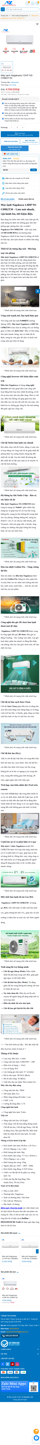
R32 (16, 1068)
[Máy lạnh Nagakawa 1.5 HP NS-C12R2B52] (30, 1245)
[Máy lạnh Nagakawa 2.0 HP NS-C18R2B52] (10, 1245)
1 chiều (23, 1058)
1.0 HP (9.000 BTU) (9, 233)
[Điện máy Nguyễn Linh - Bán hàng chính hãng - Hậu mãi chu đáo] (8, 3)
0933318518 (14, 1328)
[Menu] (3, 9)
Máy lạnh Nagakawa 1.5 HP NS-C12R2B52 (29, 1257)
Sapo (25, 1400)
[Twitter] (8, 1364)
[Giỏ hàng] (37, 3)
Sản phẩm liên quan (9, 1233)
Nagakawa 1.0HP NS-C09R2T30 (15, 631)
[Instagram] (17, 1364)
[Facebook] (3, 1364)
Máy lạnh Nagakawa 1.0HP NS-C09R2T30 (19, 257)
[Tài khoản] (32, 3)
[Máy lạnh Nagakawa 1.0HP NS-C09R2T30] (10, 1284)
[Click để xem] (20, 41)
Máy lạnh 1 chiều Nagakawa (13, 846)
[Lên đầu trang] (37, 1425)
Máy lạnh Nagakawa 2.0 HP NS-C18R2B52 (10, 1257)
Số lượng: (4, 127)
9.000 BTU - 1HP (27, 1062)
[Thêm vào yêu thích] (37, 24)
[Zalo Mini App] (20, 1386)
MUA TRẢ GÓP (30, 141)
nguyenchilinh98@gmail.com (17, 1332)
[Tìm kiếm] (8, 9)
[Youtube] (12, 1364)
